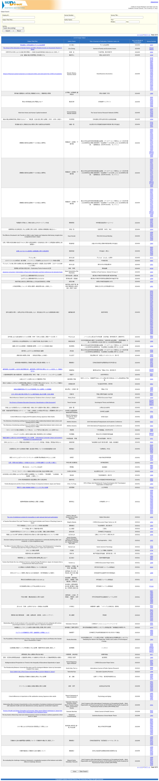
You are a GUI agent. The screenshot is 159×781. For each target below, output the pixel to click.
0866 (151, 65)
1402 (151, 540)
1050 (151, 126)
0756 (151, 550)
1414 (151, 624)
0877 (151, 654)
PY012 (151, 400)
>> (149, 35)
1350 (151, 502)
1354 (151, 558)
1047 (151, 45)
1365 (151, 595)
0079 (151, 294)
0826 (151, 61)
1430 (151, 505)
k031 (151, 446)
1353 (151, 556)
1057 (151, 326)
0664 (151, 317)
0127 (151, 300)
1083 (151, 74)
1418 (151, 146)
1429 (151, 103)
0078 (151, 292)
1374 (151, 141)
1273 (151, 83)
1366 (151, 597)
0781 (151, 411)
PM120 (151, 152)
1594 (151, 156)
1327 (151, 86)
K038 (151, 449)
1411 (151, 438)
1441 (151, 510)
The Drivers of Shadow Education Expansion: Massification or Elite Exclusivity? (32, 402)
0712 (151, 122)
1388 (151, 573)
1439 (151, 507)
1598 (151, 106)
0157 (151, 303)
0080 (151, 295)
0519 (151, 312)
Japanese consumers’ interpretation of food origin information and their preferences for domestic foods (33, 272)
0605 (151, 315)
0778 (151, 58)
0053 (151, 291)
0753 (151, 318)
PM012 (151, 401)
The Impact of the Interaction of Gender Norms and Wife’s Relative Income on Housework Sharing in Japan (32, 48)
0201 (151, 304)
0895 (151, 260)
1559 (151, 119)
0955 (151, 324)
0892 (151, 384)
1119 (151, 337)
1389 (151, 632)
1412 (151, 88)
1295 (151, 332)
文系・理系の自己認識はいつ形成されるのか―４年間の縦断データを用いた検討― (33, 462)
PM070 (151, 405)
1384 (151, 333)
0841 (151, 321)
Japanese (154, 2)
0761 (151, 134)
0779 (151, 59)
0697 (151, 395)
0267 (151, 306)
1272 (151, 82)
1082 (151, 73)
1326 (151, 85)
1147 (151, 579)
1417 (151, 144)
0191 (151, 129)
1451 (151, 286)
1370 (151, 603)
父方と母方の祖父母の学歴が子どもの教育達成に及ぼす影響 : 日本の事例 (32, 394)
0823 (151, 696)
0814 (151, 336)
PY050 (151, 648)
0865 (151, 64)
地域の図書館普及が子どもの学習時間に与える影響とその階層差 (32, 389)
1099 (151, 327)
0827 (151, 62)
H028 (151, 268)
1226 (151, 471)
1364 (151, 467)
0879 (151, 323)
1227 (151, 99)
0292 (151, 307)
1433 (151, 281)
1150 (151, 77)
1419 (151, 147)
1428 (151, 633)
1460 (151, 635)
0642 (151, 711)
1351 (151, 264)
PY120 (151, 153)
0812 (151, 320)
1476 (151, 699)
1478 (151, 627)
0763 (151, 137)
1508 (151, 155)
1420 (151, 149)
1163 (151, 329)
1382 (151, 715)
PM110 (151, 49)
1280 (151, 499)
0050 (151, 52)
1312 (151, 429)
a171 (151, 257)
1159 (151, 669)
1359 (151, 275)
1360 (151, 630)
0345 (151, 309)
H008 (151, 356)
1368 (151, 388)
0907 (151, 591)
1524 (151, 513)
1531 (151, 705)
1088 (151, 219)
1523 (151, 105)
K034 (151, 448)
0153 (151, 354)
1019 (151, 71)
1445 (151, 534)
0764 (151, 138)
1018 (151, 70)
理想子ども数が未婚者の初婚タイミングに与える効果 (32, 487)
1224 (151, 80)
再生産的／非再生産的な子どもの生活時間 (32, 45)
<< (138, 35)
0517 (151, 132)
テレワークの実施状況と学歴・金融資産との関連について (32, 632)
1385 (151, 93)
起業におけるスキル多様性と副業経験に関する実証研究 (32, 251)
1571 (151, 391)
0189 (151, 480)
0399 (151, 310)
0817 (151, 140)
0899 (151, 68)
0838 (151, 667)
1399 (151, 341)
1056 (151, 712)
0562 (151, 314)
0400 (151, 131)
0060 (151, 421)
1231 (151, 553)
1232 (151, 330)
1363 (151, 243)
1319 (151, 397)
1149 (151, 76)
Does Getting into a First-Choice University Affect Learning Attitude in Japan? (32, 671)
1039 (151, 55)
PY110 (151, 48)
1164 (151, 97)
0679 (151, 417)
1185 (151, 698)
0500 (151, 442)
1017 (151, 407)
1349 (151, 102)
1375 (151, 143)
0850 (151, 479)
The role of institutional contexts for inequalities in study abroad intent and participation (32, 517)
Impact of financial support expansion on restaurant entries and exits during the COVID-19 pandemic (32, 74)
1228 (151, 496)
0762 (151, 135)
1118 (151, 452)
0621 (151, 610)
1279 (151, 100)
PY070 (151, 403)
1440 (151, 508)
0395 (151, 416)
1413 (151, 89)
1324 (151, 272)
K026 (151, 445)
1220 (151, 79)
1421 (151, 150)
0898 (151, 67)
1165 (151, 493)
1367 (151, 468)
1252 (151, 522)
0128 (151, 301)
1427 (151, 458)
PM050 (151, 647)
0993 (151, 451)
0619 (151, 567)
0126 (151, 298)
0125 (151, 297)
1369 (151, 389)
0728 (151, 123)
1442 (151, 734)
